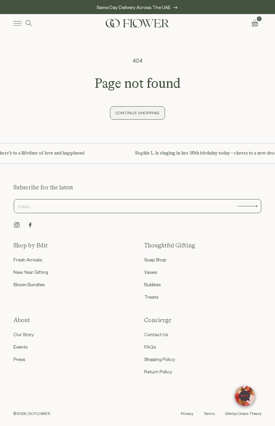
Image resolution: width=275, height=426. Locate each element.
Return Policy (158, 371)
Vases (150, 272)
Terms (209, 413)
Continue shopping (137, 112)
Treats (151, 297)
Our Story (23, 334)
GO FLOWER (39, 413)
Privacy (187, 413)
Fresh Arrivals (27, 259)
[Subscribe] (247, 206)
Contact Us (156, 334)
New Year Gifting (30, 272)
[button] (17, 23)
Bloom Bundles (29, 284)
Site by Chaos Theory (243, 413)
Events (20, 347)
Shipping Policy (159, 359)
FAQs (150, 347)
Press (19, 359)
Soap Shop (155, 259)
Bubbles (152, 284)
